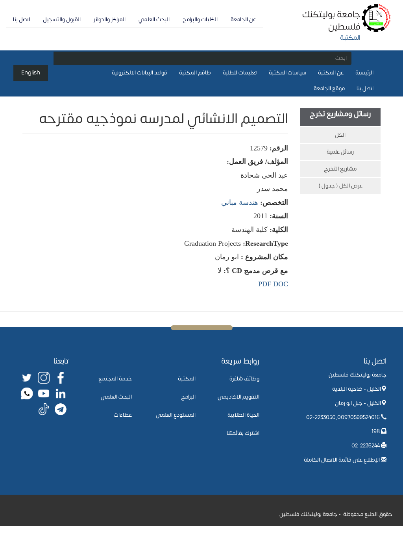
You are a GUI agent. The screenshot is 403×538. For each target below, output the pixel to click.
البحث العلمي (154, 19)
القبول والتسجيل (62, 19)
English (30, 72)
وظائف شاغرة (244, 378)
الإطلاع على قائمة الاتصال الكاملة (342, 459)
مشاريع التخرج (340, 168)
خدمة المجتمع (115, 378)
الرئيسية (364, 72)
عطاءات (123, 414)
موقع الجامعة (329, 88)
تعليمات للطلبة (240, 72)
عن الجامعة (243, 19)
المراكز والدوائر (110, 19)
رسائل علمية (340, 151)
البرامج (188, 396)
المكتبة (187, 378)
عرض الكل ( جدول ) (340, 185)
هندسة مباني (239, 202)
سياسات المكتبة (287, 72)
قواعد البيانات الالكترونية (139, 72)
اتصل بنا (21, 19)
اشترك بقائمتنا (243, 433)
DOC (280, 284)
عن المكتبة (331, 72)
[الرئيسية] (376, 17)
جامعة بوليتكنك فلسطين (331, 20)
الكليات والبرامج (200, 19)
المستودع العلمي (176, 414)
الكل (340, 134)
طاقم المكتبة (195, 72)
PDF (264, 284)
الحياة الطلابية (243, 414)
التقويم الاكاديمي (238, 396)
